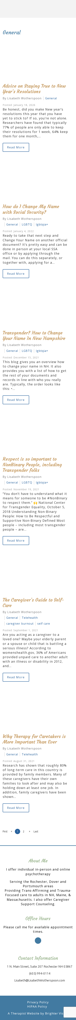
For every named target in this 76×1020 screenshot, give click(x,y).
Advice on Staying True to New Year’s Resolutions (34, 88)
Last (36, 831)
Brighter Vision (56, 1013)
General (51, 98)
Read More (16, 147)
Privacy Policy (38, 1002)
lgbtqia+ (42, 224)
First (5, 831)
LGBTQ (27, 224)
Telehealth (30, 618)
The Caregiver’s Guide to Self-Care (33, 602)
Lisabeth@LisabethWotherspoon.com (39, 980)
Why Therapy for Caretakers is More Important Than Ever (34, 739)
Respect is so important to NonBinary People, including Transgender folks (32, 464)
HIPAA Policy (37, 1006)
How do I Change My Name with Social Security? (31, 209)
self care (43, 624)
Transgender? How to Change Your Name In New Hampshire (34, 335)
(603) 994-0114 (39, 973)
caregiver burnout (20, 624)
